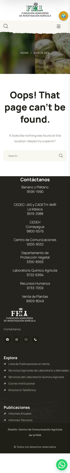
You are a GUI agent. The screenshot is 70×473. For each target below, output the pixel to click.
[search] (6, 26)
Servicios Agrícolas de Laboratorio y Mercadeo (38, 370)
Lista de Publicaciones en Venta (28, 364)
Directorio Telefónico (22, 390)
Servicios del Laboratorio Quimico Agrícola (36, 377)
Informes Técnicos (20, 420)
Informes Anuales (19, 414)
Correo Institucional (21, 383)
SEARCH (61, 155)
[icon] (7, 339)
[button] (61, 464)
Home (24, 53)
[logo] (35, 10)
